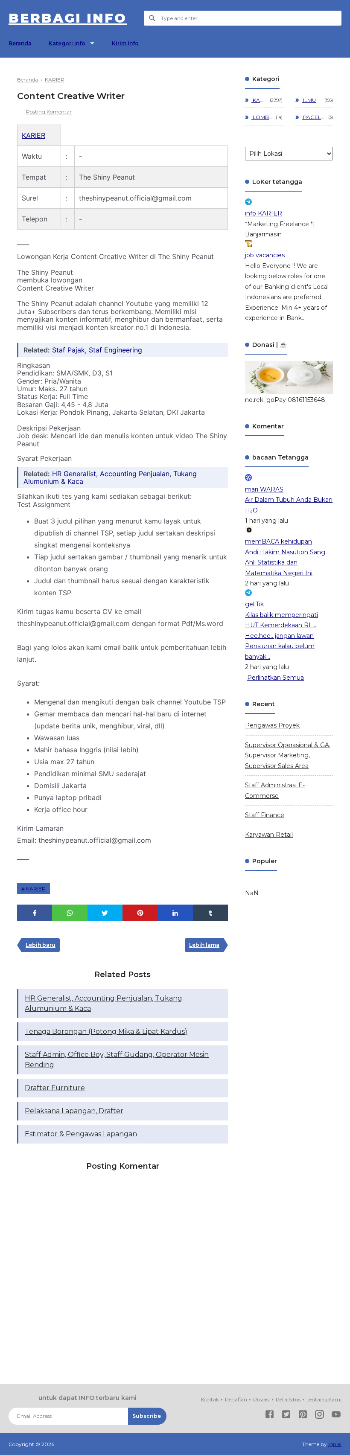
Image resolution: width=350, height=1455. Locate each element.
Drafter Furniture (55, 1088)
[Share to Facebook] (34, 913)
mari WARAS (264, 489)
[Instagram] (319, 1416)
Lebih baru (40, 945)
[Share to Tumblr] (210, 913)
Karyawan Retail (269, 834)
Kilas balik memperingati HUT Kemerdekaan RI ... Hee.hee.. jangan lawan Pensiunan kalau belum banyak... (281, 636)
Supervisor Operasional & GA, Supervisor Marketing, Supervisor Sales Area (287, 755)
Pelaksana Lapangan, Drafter (74, 1111)
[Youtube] (336, 1416)
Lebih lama (204, 945)
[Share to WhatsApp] (69, 913)
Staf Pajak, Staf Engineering (97, 350)
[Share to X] (105, 913)
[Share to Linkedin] (175, 913)
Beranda (20, 43)
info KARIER (263, 213)
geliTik (254, 604)
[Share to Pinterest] (140, 913)
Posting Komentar (49, 111)
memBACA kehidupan (278, 541)
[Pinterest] (303, 1416)
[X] (286, 1416)
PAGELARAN (313, 117)
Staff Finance (264, 815)
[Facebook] (269, 1416)
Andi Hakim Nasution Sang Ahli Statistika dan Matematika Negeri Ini (285, 562)
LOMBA (262, 117)
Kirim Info (125, 43)
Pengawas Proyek (272, 725)
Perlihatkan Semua (275, 677)
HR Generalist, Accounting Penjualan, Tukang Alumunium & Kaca (110, 477)
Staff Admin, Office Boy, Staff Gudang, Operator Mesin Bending (117, 1060)
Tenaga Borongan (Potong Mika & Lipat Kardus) (106, 1031)
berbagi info (68, 18)
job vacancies (265, 255)
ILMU (309, 100)
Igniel (334, 1444)
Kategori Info (67, 43)
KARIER (33, 135)
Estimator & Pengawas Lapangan (81, 1134)
